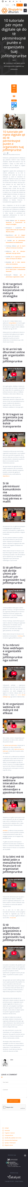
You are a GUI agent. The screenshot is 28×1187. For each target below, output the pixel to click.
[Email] (12, 108)
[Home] (11, 10)
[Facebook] (12, 103)
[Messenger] (15, 103)
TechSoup (20, 636)
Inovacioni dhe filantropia (11, 1140)
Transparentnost (9, 1135)
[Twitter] (12, 106)
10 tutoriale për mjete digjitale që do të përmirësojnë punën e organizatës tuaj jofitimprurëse (14, 141)
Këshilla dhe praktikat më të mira (12, 154)
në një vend (13, 917)
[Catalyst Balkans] (10, 1)
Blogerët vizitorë (9, 1145)
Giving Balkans (12, 323)
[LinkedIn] (15, 106)
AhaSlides (5, 830)
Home (14, 60)
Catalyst (7, 1128)
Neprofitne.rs (6, 476)
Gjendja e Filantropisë (10, 1142)
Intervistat (7, 1130)
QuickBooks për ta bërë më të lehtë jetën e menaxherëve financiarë (15, 269)
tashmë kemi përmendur (11, 745)
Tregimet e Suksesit (10, 1133)
